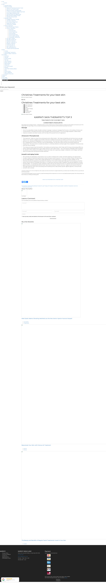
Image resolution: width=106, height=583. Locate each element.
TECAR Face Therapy (11, 24)
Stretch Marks (7, 71)
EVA (3, 1)
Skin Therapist (69, 185)
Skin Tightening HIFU (11, 47)
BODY (3, 49)
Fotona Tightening (13, 32)
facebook (58, 579)
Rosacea (6, 67)
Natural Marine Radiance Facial (13, 15)
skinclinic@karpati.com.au (23, 556)
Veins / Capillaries (8, 72)
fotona (25, 448)
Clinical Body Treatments (10, 52)
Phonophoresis (59, 185)
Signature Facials (8, 6)
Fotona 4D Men (12, 30)
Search (1, 91)
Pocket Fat (6, 64)
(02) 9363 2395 (20, 554)
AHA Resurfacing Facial (12, 16)
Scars (5, 70)
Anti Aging (24, 185)
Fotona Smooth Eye (13, 34)
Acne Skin (6, 56)
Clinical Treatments (8, 25)
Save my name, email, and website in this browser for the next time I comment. (39, 216)
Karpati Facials (37, 185)
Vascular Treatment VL (12, 42)
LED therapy (49, 185)
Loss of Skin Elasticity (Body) (10, 68)
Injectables (26, 321)
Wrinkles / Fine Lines (8, 73)
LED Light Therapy (11, 38)
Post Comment (53, 218)
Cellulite (6, 57)
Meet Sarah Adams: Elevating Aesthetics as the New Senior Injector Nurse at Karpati (47, 318)
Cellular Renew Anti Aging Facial (14, 14)
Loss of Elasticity (7, 61)
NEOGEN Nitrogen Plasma (12, 27)
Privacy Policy (5, 553)
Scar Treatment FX (11, 46)
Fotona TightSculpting (14, 35)
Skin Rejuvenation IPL (11, 39)
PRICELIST (4, 75)
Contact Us (4, 555)
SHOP (3, 76)
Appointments (5, 556)
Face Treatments (29, 185)
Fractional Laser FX (11, 44)
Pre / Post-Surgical (8, 66)
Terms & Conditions (6, 554)
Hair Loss (6, 59)
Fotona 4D (11, 29)
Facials (33, 185)
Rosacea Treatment (11, 43)
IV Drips (6, 51)
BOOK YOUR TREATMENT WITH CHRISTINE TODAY (53, 179)
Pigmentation (7, 63)
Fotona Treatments (11, 28)
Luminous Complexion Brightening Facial (16, 11)
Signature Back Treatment (10, 53)
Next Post (30, 187)
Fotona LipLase (12, 33)
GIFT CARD (4, 77)
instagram (58, 580)
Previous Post (25, 187)
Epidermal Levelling (11, 23)
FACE (3, 4)
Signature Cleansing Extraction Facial (15, 8)
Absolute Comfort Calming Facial (14, 10)
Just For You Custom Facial (13, 9)
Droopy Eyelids (7, 58)
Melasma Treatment (11, 40)
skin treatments (75, 185)
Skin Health (64, 185)
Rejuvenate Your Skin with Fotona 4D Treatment (36, 445)
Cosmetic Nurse (7, 5)
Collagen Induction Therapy (13, 19)
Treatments (26, 323)
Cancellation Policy (6, 558)
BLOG (5, 2)
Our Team (54, 185)
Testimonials (5, 78)
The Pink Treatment (11, 20)
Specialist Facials (8, 18)
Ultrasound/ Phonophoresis (13, 48)
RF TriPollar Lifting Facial (12, 21)
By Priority (4, 54)
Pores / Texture (7, 62)
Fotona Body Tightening (14, 37)
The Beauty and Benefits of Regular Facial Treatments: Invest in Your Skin (44, 540)
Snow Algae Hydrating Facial (13, 13)
